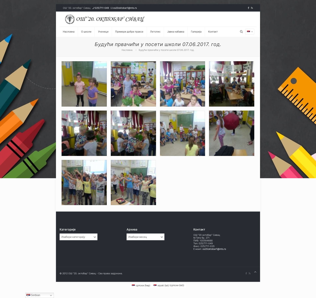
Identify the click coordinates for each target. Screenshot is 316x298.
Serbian (35, 295)
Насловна (127, 50)
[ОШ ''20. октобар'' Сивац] (106, 19)
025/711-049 (102, 7)
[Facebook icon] (248, 7)
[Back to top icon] (255, 271)
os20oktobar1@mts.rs (125, 7)
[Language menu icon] (249, 32)
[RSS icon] (252, 7)
